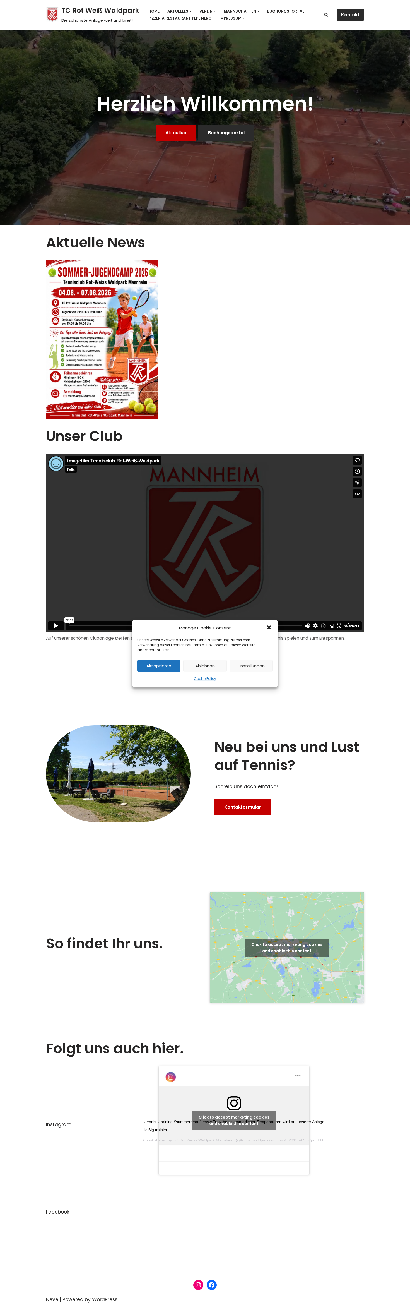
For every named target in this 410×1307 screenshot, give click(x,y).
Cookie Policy (205, 679)
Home (154, 11)
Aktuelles (175, 132)
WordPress (104, 1299)
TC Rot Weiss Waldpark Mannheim (204, 1140)
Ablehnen (205, 666)
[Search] (326, 15)
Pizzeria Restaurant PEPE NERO (179, 18)
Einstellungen (251, 666)
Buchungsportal (285, 11)
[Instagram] (198, 1285)
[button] (269, 628)
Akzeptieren (158, 666)
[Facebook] (212, 1285)
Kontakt (350, 14)
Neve (52, 1299)
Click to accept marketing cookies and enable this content (287, 948)
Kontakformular (242, 807)
